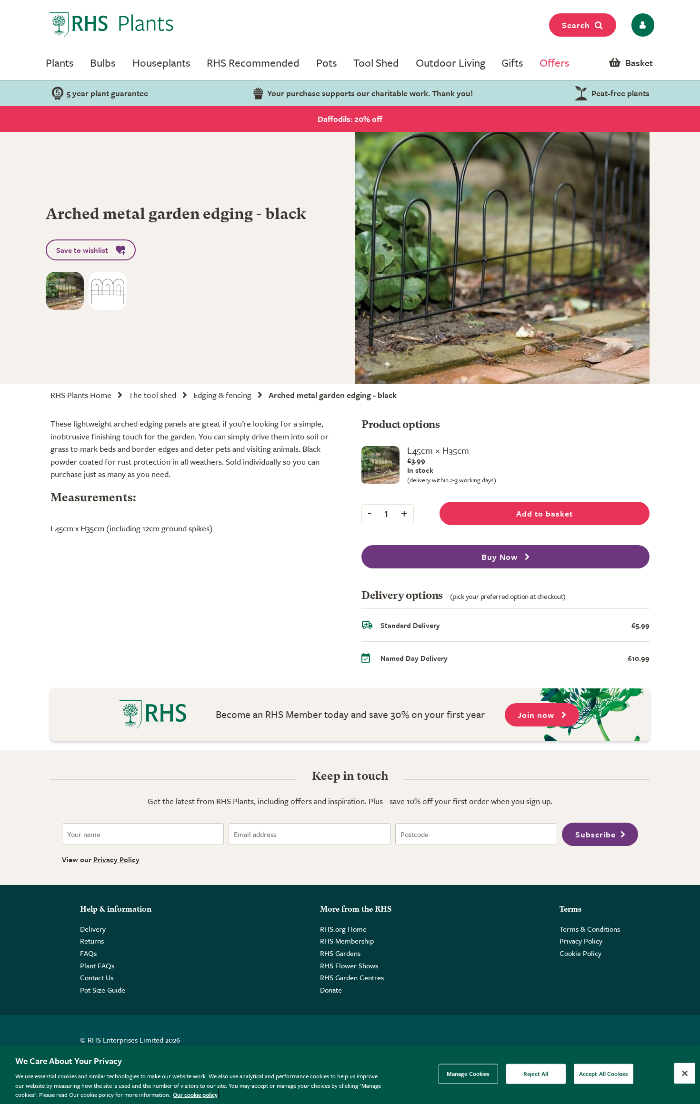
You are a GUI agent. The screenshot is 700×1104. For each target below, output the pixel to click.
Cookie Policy (580, 953)
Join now (537, 715)
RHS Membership (347, 940)
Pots (326, 62)
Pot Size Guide (102, 990)
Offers (555, 62)
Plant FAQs (97, 965)
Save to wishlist (82, 250)
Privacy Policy (116, 859)
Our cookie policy (195, 1094)
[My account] (641, 25)
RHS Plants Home (80, 395)
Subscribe (595, 834)
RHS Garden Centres (352, 977)
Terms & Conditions (590, 929)
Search (576, 25)
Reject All (535, 1073)
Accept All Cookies (603, 1073)
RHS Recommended (253, 62)
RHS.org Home (343, 929)
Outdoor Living (450, 62)
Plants (60, 62)
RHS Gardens (340, 953)
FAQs (88, 953)
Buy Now (500, 557)
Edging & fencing (222, 395)
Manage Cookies (468, 1073)
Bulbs (103, 62)
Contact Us (96, 977)
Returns (92, 940)
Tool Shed (376, 62)
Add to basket (544, 513)
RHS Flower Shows (349, 965)
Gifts (512, 62)
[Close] (684, 1073)
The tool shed (152, 395)
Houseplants (161, 62)
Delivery (93, 929)
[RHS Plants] (112, 24)
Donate (331, 990)
